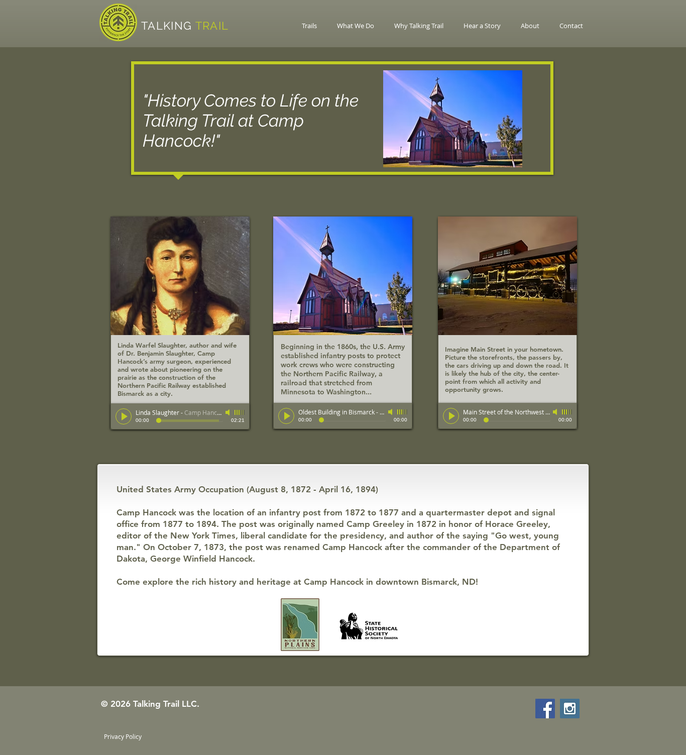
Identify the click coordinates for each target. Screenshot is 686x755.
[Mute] (228, 412)
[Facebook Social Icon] (545, 708)
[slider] (240, 412)
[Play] (124, 416)
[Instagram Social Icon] (570, 708)
